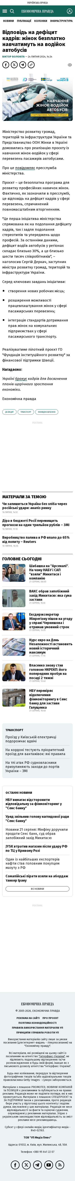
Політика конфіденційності (37, 1022)
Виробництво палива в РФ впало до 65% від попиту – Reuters (36, 539)
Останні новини (19, 793)
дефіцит (9, 412)
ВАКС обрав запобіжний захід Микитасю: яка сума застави (50, 595)
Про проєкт (50, 1018)
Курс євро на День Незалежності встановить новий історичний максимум (50, 646)
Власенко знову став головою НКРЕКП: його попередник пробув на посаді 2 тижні (48, 671)
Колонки (40, 21)
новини (8, 21)
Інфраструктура (61, 21)
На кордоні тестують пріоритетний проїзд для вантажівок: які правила (35, 752)
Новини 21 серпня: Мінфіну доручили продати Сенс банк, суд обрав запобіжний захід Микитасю (37, 833)
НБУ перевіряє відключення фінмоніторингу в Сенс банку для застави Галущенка (48, 699)
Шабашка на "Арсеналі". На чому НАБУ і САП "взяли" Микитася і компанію (48, 572)
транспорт (26, 412)
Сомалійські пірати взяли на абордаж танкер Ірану (37, 878)
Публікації (24, 21)
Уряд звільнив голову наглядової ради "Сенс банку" (37, 818)
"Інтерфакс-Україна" (52, 1056)
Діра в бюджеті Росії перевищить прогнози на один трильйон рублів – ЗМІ (35, 523)
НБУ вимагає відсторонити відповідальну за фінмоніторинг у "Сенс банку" (34, 804)
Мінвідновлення (46, 412)
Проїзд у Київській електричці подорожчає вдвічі (30, 739)
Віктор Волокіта (13, 56)
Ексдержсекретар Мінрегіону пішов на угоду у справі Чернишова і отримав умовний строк (50, 620)
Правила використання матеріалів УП (37, 1027)
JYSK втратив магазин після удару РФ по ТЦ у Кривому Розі (36, 848)
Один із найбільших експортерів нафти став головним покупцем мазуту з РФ (33, 863)
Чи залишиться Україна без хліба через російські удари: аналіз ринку (34, 506)
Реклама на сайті (28, 1018)
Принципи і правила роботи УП (37, 1032)
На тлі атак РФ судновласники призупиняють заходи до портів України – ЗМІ (32, 767)
